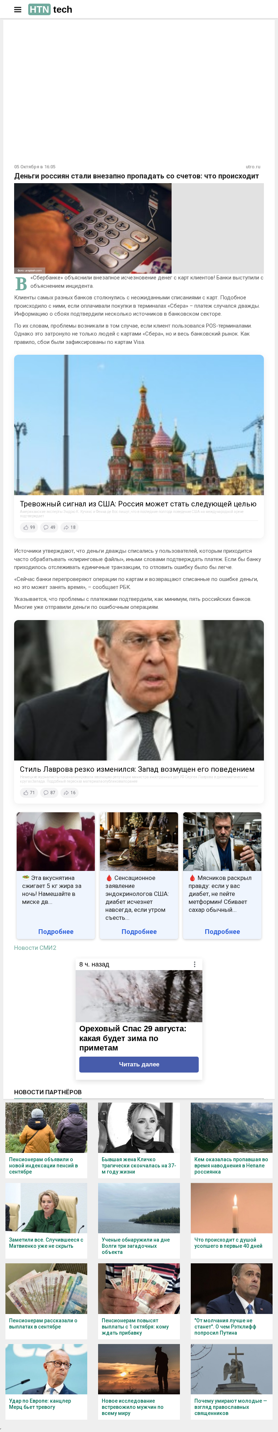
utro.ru (253, 166)
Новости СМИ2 (35, 947)
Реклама (37, 31)
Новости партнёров (48, 1092)
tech (51, 9)
